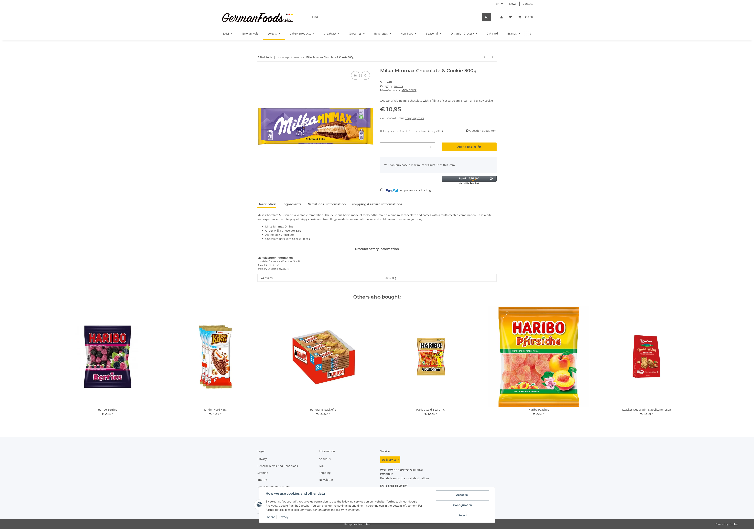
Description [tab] (266, 204)
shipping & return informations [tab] (377, 204)
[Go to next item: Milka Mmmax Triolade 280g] (493, 57)
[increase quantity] (430, 147)
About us (325, 459)
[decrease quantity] (384, 147)
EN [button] (498, 3)
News (512, 3)
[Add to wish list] (365, 75)
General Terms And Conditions (277, 466)
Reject (462, 515)
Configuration (462, 505)
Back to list (266, 57)
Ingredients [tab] (292, 204)
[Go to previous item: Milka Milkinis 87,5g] (484, 57)
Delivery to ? (390, 459)
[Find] (486, 17)
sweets (398, 86)
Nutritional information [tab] (327, 204)
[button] (501, 17)
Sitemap (262, 473)
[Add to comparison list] (355, 75)
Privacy (283, 517)
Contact (528, 3)
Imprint (270, 517)
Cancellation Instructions (273, 487)
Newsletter (326, 479)
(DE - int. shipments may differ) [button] (426, 131)
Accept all (462, 494)
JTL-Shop (733, 524)
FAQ (321, 466)
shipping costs (414, 118)
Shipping (325, 473)
